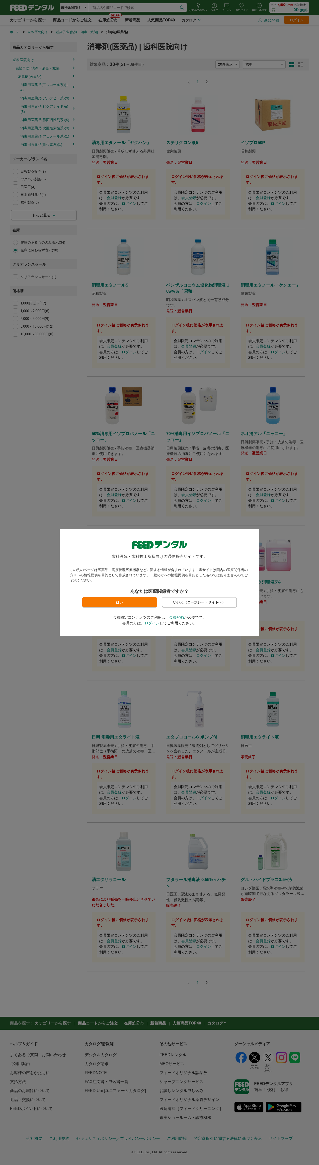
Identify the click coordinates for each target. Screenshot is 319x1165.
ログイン (152, 623)
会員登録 (176, 617)
